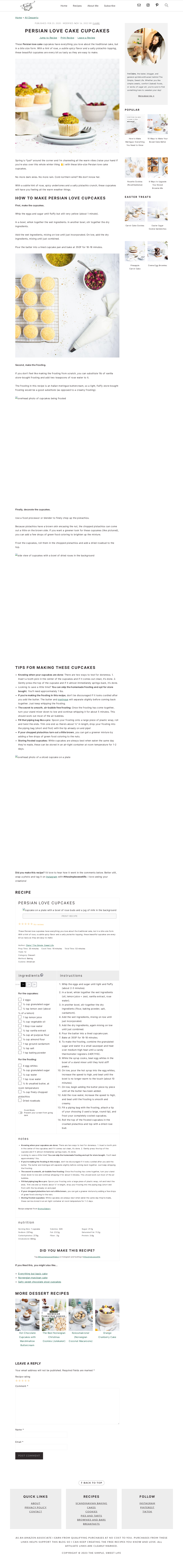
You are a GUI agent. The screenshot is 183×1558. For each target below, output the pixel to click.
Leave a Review (86, 37)
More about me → (146, 96)
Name (19, 1429)
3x (34, 984)
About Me (93, 5)
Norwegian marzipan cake (32, 1277)
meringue (63, 699)
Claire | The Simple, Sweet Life (40, 945)
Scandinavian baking (91, 1503)
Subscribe (109, 5)
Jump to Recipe (48, 37)
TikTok (147, 1512)
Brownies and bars (91, 1520)
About (35, 1503)
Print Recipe (67, 37)
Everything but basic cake (32, 1273)
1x (23, 984)
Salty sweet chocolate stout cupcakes (39, 1281)
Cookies (91, 1512)
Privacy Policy (36, 1507)
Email (19, 1441)
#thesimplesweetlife (91, 1257)
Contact (35, 1512)
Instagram (51, 876)
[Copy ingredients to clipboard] (41, 975)
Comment (21, 1386)
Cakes (91, 1507)
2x (28, 984)
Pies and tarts (91, 1516)
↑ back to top (91, 1483)
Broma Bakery (44, 1209)
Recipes (77, 5)
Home (64, 5)
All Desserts (31, 17)
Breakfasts (91, 1524)
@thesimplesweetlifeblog (48, 1257)
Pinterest (147, 1507)
